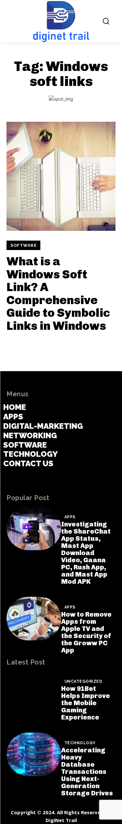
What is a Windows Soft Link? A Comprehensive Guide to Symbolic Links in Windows (58, 293)
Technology (80, 743)
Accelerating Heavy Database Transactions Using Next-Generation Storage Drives (87, 771)
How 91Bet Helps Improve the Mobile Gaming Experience (85, 703)
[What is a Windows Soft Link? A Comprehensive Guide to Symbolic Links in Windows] (61, 176)
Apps (69, 517)
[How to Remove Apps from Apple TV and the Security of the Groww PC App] (34, 618)
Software (23, 245)
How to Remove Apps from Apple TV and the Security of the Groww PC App (86, 632)
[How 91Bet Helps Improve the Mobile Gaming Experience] (34, 693)
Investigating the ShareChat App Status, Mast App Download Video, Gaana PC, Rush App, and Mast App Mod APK (86, 552)
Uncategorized (83, 681)
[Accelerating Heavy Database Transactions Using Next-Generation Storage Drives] (34, 754)
